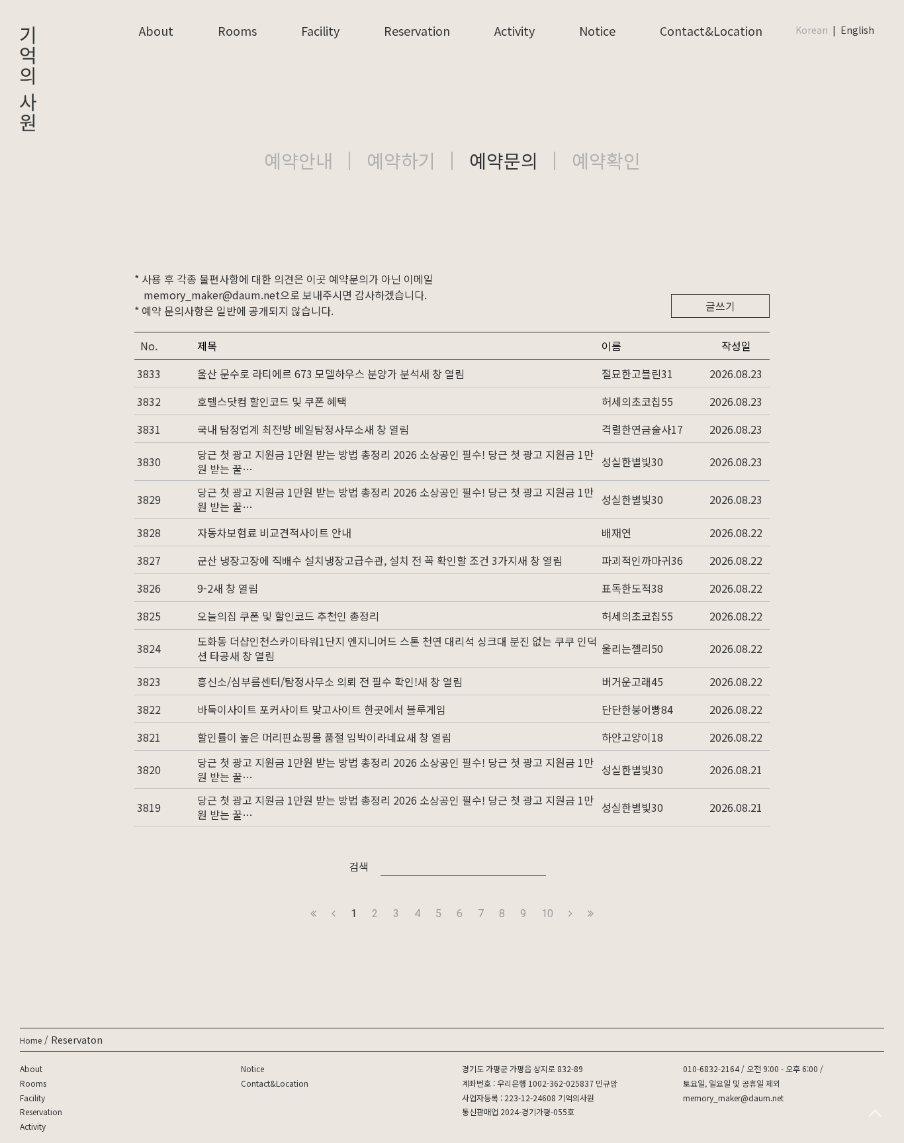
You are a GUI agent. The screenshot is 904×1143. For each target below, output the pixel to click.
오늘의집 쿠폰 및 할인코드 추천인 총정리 (288, 616)
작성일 (736, 346)
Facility (320, 30)
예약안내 (298, 160)
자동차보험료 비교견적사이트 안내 (274, 532)
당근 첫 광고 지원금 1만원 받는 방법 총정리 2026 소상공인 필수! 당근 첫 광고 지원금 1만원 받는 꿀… (395, 461)
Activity (514, 30)
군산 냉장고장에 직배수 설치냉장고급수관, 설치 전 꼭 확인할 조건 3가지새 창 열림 (380, 560)
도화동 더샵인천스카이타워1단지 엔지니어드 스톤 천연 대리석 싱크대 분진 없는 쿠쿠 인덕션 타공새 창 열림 (397, 648)
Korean (811, 29)
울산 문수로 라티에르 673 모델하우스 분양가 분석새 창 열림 (331, 373)
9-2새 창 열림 (227, 588)
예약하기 (401, 160)
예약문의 (503, 160)
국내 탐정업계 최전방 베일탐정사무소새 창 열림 (303, 429)
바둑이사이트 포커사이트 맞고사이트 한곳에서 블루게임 (321, 709)
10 (547, 913)
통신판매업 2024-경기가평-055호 (518, 1111)
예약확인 (606, 160)
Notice (597, 30)
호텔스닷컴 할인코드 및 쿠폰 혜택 (272, 401)
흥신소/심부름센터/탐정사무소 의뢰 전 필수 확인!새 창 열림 (330, 681)
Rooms (237, 30)
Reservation (417, 30)
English (857, 29)
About (156, 30)
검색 (359, 866)
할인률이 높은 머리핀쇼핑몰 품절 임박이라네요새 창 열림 (324, 737)
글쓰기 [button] (720, 306)
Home (31, 1040)
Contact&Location (711, 30)
